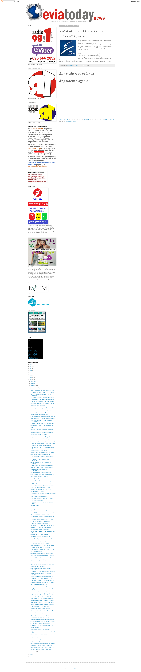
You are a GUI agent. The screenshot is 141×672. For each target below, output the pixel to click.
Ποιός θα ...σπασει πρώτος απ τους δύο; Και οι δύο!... (42, 465)
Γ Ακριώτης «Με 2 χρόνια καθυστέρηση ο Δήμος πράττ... (43, 564)
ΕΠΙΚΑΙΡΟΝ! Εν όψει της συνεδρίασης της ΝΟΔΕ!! (41, 591)
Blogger (74, 668)
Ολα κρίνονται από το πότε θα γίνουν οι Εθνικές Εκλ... (42, 636)
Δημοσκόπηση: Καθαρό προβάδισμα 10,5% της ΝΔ (42, 576)
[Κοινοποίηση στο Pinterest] (88, 65)
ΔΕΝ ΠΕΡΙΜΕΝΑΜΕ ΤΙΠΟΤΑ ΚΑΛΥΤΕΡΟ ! (40, 634)
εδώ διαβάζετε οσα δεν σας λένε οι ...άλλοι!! (40, 543)
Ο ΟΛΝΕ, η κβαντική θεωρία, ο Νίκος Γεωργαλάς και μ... (43, 483)
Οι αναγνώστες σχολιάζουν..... (37, 639)
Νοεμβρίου (33, 383)
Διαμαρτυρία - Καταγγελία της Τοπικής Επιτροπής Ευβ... (43, 647)
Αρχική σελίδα (86, 119)
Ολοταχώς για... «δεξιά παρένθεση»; (38, 480)
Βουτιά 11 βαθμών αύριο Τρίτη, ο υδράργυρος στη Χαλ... (43, 512)
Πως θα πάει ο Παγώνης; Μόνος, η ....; (39, 434)
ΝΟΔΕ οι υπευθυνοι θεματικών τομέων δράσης (41, 487)
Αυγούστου (33, 651)
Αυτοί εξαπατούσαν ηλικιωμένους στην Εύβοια (41, 440)
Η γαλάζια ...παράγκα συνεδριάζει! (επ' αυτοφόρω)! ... (42, 482)
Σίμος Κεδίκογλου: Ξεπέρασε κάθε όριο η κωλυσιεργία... (43, 452)
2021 (31, 374)
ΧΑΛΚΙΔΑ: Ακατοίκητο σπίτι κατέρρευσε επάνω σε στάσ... (43, 397)
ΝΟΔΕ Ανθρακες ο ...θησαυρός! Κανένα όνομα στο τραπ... (43, 511)
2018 (31, 379)
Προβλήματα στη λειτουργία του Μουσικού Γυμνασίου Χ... (43, 619)
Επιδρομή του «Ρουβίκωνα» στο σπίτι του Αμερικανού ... (43, 401)
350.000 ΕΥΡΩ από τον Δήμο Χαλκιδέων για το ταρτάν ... (43, 600)
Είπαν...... (33, 427)
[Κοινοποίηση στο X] (85, 65)
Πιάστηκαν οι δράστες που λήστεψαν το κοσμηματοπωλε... (39, 470)
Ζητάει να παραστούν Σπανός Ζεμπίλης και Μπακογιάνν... (43, 602)
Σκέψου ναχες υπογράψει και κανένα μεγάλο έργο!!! (42, 557)
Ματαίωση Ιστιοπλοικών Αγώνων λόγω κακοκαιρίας (42, 432)
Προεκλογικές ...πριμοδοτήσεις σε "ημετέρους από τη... (42, 645)
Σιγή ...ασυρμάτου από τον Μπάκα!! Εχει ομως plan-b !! (42, 525)
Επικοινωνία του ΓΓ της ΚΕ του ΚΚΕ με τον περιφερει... (42, 392)
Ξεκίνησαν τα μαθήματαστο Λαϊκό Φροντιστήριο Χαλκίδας (43, 441)
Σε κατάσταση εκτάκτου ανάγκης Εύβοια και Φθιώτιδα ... (43, 403)
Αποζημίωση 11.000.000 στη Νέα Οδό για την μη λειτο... (43, 625)
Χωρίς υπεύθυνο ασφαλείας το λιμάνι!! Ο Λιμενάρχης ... (42, 519)
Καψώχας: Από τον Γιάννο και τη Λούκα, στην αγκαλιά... (43, 593)
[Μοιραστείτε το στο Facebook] (86, 65)
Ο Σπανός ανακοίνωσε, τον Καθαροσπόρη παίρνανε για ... (43, 416)
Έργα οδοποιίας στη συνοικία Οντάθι (39, 450)
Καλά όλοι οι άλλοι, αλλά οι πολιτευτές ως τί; (40, 629)
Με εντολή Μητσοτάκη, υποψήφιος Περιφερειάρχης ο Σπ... (43, 418)
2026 (31, 364)
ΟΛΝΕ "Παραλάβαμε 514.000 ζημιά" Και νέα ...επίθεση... (43, 545)
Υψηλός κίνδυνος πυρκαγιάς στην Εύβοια (40, 514)
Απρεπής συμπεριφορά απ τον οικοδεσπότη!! (40, 523)
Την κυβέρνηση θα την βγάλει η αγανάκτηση (40, 536)
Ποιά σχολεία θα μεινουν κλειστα (38, 405)
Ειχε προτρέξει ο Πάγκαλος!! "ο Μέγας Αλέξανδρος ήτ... (42, 596)
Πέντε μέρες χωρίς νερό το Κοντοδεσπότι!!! (40, 529)
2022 (31, 372)
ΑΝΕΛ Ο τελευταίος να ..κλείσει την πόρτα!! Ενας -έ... (42, 472)
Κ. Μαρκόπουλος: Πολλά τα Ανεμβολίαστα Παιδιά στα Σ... (43, 571)
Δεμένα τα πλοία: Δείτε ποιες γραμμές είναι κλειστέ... (42, 438)
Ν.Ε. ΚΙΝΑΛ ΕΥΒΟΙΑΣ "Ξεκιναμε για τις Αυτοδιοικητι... (42, 559)
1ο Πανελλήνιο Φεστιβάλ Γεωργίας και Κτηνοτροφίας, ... (43, 594)
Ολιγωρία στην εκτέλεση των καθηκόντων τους (41, 454)
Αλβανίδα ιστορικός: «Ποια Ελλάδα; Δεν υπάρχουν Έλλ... (43, 598)
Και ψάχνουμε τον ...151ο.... (37, 641)
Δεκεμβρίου (33, 381)
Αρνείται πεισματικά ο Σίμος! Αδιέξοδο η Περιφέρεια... (42, 498)
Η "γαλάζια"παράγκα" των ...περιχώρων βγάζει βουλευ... (43, 547)
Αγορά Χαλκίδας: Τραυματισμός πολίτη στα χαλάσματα (43, 610)
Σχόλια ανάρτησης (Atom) (70, 121)
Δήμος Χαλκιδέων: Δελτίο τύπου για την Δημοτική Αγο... (43, 474)
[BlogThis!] (83, 65)
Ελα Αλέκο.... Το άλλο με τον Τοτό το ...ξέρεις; (40, 608)
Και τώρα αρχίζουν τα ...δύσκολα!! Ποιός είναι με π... (42, 412)
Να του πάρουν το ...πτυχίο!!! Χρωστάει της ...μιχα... (42, 578)
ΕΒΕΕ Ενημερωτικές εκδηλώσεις (38, 491)
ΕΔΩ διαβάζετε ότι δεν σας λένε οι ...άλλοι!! (40, 414)
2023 (31, 370)
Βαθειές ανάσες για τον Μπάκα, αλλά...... (39, 409)
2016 (31, 654)
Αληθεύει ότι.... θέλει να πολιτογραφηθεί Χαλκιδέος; (42, 407)
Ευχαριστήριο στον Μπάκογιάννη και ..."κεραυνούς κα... (43, 562)
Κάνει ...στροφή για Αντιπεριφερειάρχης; (39, 496)
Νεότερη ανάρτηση (64, 119)
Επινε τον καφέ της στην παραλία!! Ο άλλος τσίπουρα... (42, 410)
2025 (31, 366)
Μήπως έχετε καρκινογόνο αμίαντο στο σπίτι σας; (41, 538)
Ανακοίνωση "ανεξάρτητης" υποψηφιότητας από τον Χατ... (43, 436)
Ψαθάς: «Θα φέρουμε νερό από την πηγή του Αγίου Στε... (43, 643)
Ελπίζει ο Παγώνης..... (35, 627)
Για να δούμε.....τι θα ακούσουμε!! (38, 566)
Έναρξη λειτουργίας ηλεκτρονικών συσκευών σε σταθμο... (43, 443)
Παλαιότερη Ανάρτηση (109, 119)
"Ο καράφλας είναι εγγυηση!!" (37, 614)
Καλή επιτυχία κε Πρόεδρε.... (37, 551)
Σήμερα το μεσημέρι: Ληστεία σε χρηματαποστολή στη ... (43, 467)
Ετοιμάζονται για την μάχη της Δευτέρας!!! (40, 606)
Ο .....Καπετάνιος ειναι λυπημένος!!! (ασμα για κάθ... (42, 541)
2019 (31, 377)
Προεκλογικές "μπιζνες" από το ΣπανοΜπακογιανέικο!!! (42, 423)
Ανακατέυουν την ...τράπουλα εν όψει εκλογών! (41, 527)
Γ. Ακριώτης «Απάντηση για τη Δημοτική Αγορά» (41, 445)
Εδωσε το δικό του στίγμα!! (36, 507)
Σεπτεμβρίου (33, 387)
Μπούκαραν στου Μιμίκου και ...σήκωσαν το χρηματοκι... (43, 604)
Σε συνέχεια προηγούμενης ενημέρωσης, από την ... (42, 388)
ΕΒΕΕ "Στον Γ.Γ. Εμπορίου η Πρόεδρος (39, 476)
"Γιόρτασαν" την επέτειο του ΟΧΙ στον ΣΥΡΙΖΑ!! (41, 489)
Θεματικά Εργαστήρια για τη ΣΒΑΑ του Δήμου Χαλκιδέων (43, 621)
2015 (31, 656)
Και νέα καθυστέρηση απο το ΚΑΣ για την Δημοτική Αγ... (43, 485)
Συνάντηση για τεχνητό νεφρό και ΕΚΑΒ (39, 534)
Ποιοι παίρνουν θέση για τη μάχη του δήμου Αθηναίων (42, 580)
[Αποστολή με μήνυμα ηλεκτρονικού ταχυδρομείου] (82, 65)
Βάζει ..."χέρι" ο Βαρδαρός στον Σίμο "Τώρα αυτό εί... (42, 478)
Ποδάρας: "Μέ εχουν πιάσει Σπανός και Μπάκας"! (41, 509)
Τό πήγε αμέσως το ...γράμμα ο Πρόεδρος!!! (40, 617)
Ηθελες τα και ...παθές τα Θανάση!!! (38, 561)
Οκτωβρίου (33, 385)
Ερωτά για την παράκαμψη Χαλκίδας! (39, 584)
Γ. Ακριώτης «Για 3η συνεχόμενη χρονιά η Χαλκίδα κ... (42, 649)
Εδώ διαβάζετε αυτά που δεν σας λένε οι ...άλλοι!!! (41, 612)
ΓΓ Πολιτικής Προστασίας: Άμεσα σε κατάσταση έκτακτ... (43, 399)
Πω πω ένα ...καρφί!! (35, 505)
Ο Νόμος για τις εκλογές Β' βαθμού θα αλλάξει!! (41, 623)
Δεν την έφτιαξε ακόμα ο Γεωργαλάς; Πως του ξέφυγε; (42, 582)
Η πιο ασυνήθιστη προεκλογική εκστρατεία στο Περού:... (43, 549)
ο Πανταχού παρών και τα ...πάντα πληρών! (40, 615)
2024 (31, 368)
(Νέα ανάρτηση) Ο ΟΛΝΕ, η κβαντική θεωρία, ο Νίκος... (43, 425)
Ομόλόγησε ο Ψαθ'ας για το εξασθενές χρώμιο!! (41, 521)
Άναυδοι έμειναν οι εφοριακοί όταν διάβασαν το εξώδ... (42, 553)
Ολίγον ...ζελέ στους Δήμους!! (37, 500)
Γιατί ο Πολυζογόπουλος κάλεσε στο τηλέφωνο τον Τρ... (43, 638)
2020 (31, 376)
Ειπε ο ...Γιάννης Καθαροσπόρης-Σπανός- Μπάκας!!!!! (42, 555)
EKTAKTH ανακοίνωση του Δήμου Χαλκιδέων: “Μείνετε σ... (43, 390)
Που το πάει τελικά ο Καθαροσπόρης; (39, 586)
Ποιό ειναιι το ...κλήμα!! (35, 540)
